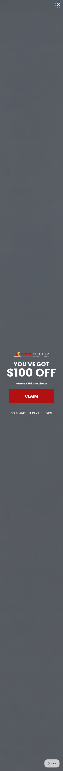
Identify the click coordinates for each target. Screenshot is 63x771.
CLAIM (31, 396)
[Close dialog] (58, 4)
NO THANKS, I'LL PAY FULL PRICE (31, 413)
